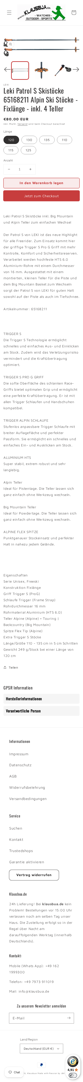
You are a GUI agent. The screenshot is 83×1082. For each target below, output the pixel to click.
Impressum (18, 754)
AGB (13, 776)
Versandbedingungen (28, 799)
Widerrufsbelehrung (27, 787)
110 (64, 140)
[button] (9, 13)
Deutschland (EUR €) (39, 1048)
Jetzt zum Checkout (41, 196)
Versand (22, 123)
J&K (63, 1073)
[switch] (73, 1075)
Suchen (15, 828)
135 (47, 140)
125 (28, 150)
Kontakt (16, 839)
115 (11, 150)
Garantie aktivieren (26, 862)
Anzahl (8, 160)
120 (11, 140)
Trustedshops (21, 851)
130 (29, 140)
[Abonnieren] (69, 1018)
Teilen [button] (13, 667)
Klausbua (32, 1073)
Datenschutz (20, 765)
